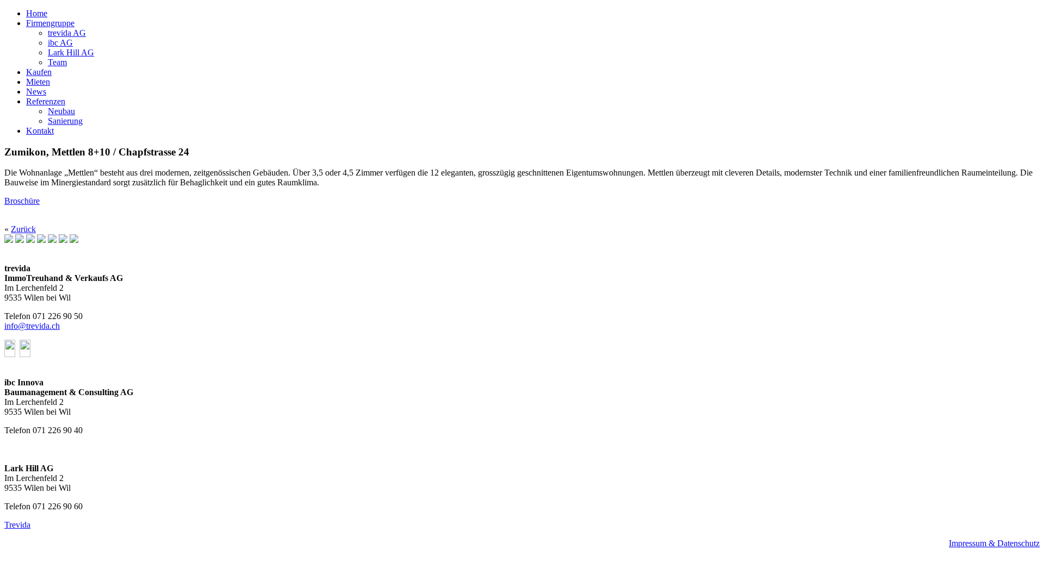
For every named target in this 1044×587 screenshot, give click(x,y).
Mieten (38, 81)
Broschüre (22, 200)
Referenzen (45, 101)
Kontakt (40, 130)
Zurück (23, 229)
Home (36, 13)
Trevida (17, 524)
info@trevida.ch (32, 325)
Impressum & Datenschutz (994, 543)
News (36, 91)
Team (57, 62)
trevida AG (67, 33)
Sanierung (65, 121)
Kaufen (39, 72)
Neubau (61, 111)
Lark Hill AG (71, 52)
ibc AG (60, 42)
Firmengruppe (50, 23)
